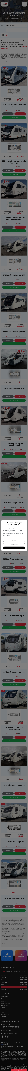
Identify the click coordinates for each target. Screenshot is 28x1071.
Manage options (14, 544)
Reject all (14, 540)
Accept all (14, 548)
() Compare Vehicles (19, 1070)
